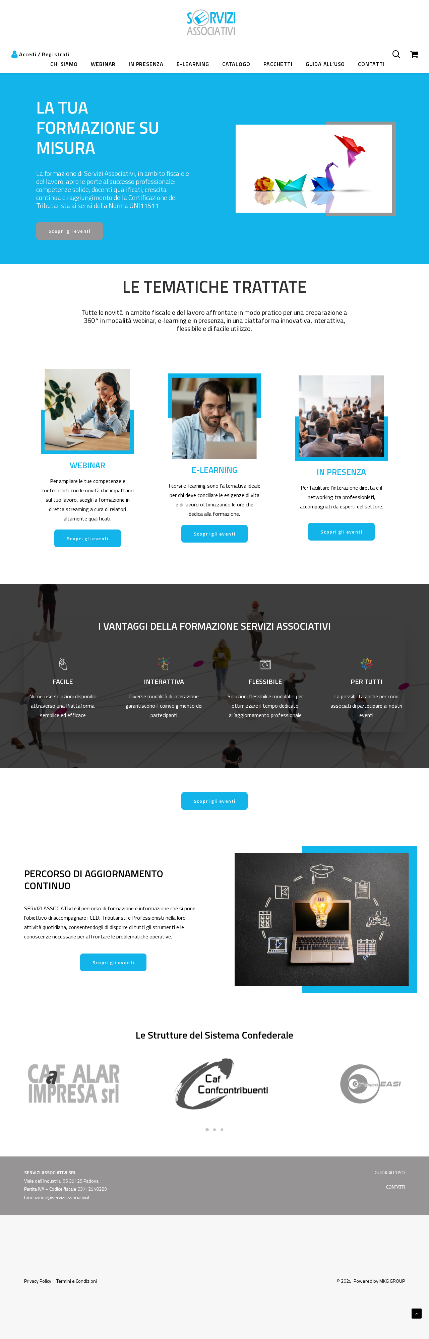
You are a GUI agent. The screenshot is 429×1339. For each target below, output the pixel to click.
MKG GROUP (392, 1280)
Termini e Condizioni (76, 1280)
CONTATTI (371, 64)
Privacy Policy (37, 1280)
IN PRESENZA (146, 64)
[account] (18, 54)
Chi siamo (63, 64)
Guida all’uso (325, 64)
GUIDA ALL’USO (390, 1172)
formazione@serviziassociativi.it (56, 1197)
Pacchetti (278, 64)
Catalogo (236, 64)
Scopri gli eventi (69, 230)
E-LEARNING (193, 64)
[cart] (410, 54)
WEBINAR (103, 64)
